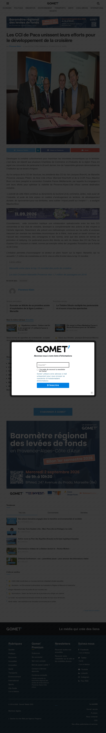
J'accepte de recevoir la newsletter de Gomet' (52, 370)
